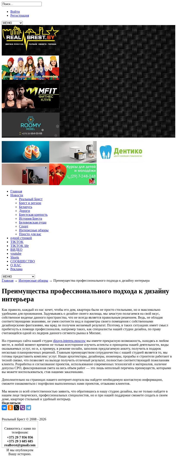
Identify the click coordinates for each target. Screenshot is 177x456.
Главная (7, 280)
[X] (16, 407)
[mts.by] (25, 161)
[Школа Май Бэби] (73, 184)
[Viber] (22, 407)
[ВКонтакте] (4, 407)
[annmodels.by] (30, 78)
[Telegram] (28, 407)
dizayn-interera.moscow (69, 341)
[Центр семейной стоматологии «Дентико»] (120, 161)
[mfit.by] (30, 107)
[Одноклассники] (10, 407)
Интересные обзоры (33, 280)
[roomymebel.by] (31, 135)
